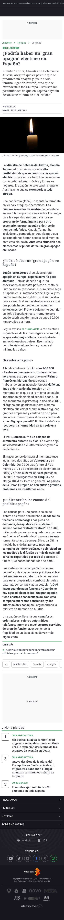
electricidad (20, 664)
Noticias (22, 42)
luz (6, 664)
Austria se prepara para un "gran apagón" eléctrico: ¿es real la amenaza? (28, 651)
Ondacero (7, 42)
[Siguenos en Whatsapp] (53, 858)
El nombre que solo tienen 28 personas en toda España (31, 789)
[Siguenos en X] (44, 858)
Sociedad (36, 42)
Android (26, 840)
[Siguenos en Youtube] (10, 858)
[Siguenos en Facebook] (36, 858)
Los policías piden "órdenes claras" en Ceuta (21, 3)
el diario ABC (30, 329)
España (37, 664)
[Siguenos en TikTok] (19, 858)
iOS (44, 840)
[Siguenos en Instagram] (27, 858)
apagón (51, 664)
